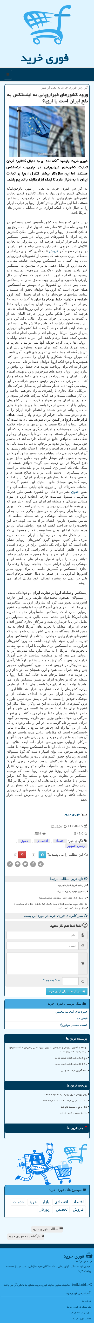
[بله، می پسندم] (42, 854)
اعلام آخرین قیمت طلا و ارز (74, 1070)
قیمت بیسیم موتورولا (73, 1025)
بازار (45, 1202)
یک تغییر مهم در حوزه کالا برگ (72, 891)
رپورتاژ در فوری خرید (79, 1312)
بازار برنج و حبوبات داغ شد (74, 1107)
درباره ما (86, 1300)
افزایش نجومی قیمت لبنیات (73, 1113)
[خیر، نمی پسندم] (22, 854)
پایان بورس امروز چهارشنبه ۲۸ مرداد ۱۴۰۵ (65, 1094)
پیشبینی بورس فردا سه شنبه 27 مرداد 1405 (64, 1100)
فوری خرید (44, 57)
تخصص (61, 1209)
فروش (54, 251)
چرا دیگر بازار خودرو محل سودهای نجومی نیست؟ (63, 897)
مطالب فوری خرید (46, 1229)
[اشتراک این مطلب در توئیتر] (25, 864)
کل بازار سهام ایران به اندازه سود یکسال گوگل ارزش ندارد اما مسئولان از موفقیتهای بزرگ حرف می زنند (50, 906)
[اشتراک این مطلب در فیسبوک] (33, 864)
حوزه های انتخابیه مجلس (71, 1011)
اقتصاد (60, 841)
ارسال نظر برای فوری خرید (65, 991)
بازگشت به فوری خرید (24, 1236)
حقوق (75, 492)
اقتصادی (42, 841)
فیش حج (81, 1018)
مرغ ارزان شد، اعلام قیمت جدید (71, 1057)
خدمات (18, 1202)
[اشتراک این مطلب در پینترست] (17, 864)
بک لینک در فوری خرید (79, 1306)
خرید (33, 1202)
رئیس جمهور (76, 846)
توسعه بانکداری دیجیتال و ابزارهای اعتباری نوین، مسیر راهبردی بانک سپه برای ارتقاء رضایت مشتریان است (48, 1049)
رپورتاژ (45, 1209)
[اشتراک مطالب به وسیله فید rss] (10, 864)
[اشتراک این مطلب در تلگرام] (40, 864)
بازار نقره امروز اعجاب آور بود (72, 885)
